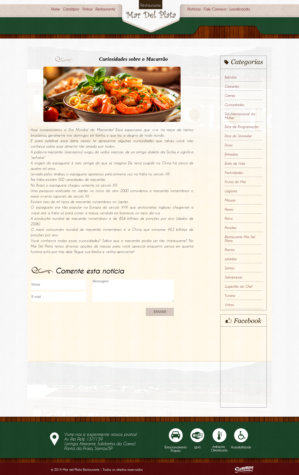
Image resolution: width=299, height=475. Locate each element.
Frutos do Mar (235, 182)
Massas (230, 200)
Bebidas (231, 77)
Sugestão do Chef (238, 286)
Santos (229, 268)
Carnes (230, 95)
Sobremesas (233, 277)
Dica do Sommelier (238, 136)
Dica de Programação (242, 127)
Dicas (228, 145)
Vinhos (229, 305)
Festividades (234, 173)
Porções (230, 228)
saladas (231, 259)
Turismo (230, 295)
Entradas (231, 154)
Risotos (230, 250)
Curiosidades (234, 105)
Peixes (229, 209)
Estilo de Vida (235, 163)
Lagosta (231, 191)
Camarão (232, 86)
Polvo (228, 218)
